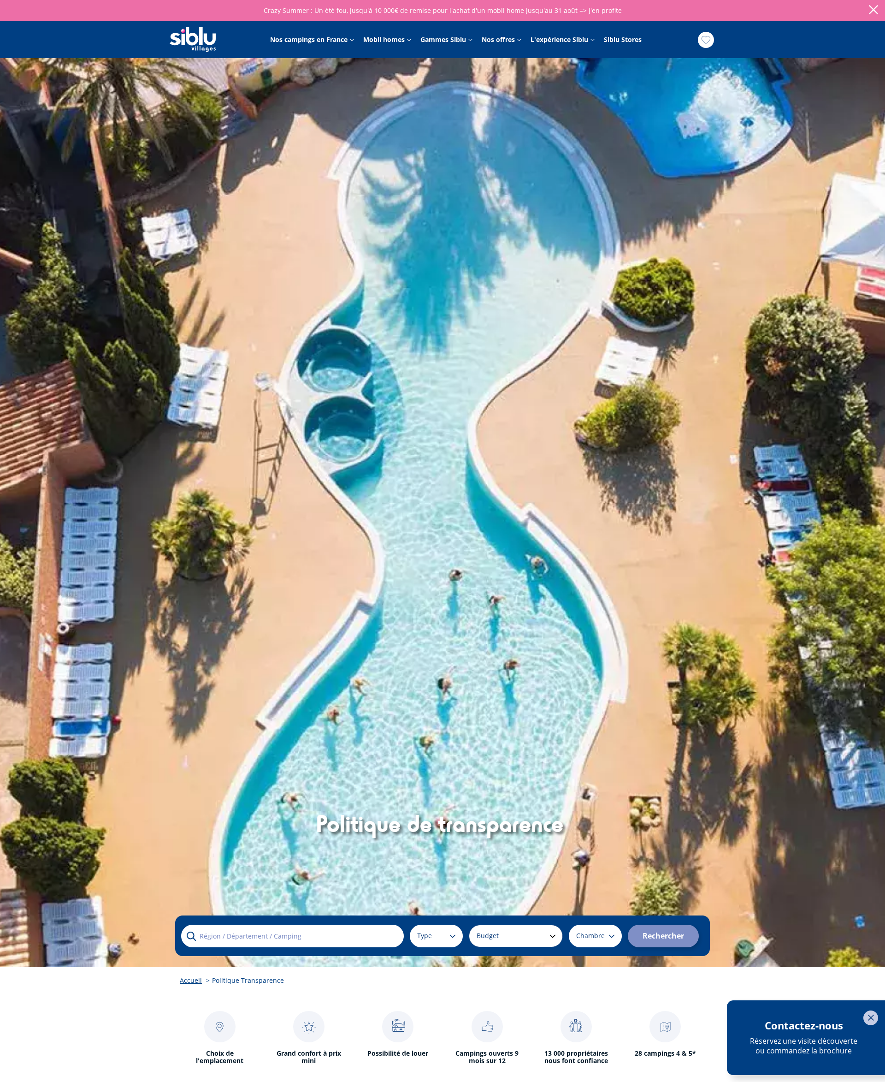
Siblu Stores (623, 40)
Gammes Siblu (443, 40)
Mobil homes (384, 40)
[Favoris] (706, 40)
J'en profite (605, 10)
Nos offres (498, 40)
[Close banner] (873, 10)
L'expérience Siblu (559, 40)
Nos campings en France (309, 40)
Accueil (191, 980)
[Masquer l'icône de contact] (870, 1018)
